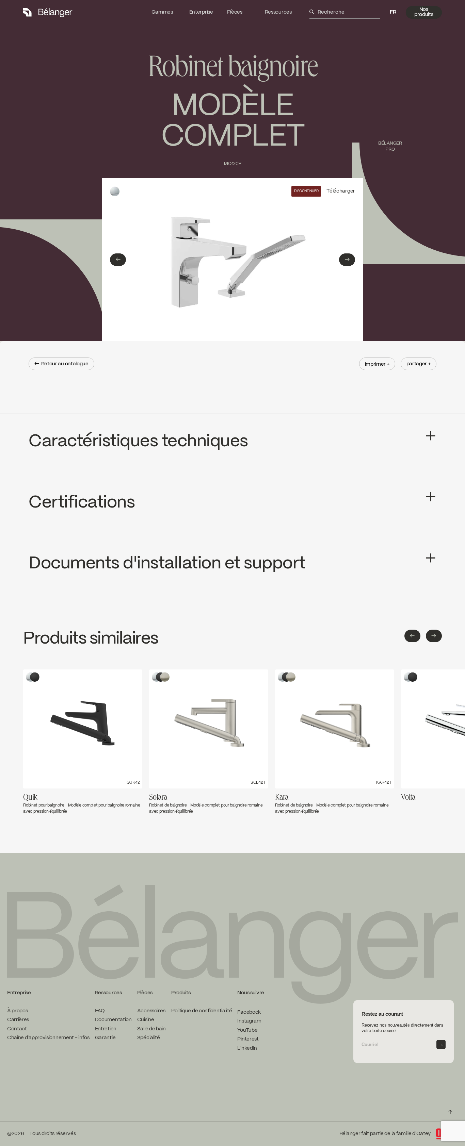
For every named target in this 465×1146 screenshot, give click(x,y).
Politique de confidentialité (201, 1010)
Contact (17, 1028)
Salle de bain (151, 1028)
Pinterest (247, 1039)
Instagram (249, 1021)
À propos (17, 1010)
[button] (393, 12)
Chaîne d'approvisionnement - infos (48, 1037)
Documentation (113, 1019)
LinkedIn (247, 1048)
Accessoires (151, 1010)
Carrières (18, 1019)
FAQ (100, 1010)
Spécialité (148, 1037)
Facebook (249, 1012)
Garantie (105, 1037)
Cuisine (145, 1019)
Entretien (105, 1028)
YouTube (247, 1030)
